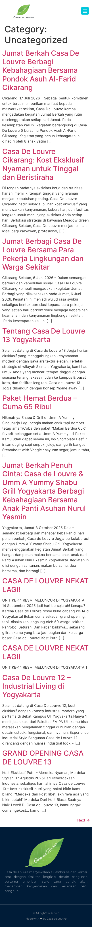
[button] (85, 11)
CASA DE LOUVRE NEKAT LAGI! (45, 585)
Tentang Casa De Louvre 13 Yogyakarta (43, 335)
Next (83, 820)
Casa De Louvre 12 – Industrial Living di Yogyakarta (36, 686)
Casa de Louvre (23, 17)
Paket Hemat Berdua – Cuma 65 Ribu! (39, 402)
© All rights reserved (46, 913)
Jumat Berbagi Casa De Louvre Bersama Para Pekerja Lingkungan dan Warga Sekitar (43, 254)
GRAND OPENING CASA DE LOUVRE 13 (43, 757)
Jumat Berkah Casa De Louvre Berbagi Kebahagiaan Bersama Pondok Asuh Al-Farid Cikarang (40, 70)
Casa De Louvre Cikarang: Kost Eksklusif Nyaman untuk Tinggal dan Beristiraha (43, 164)
